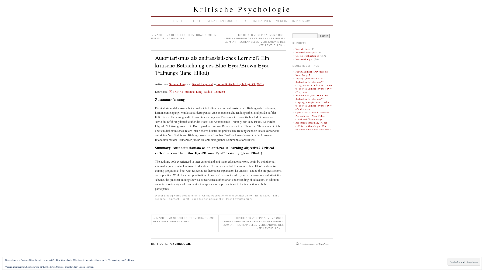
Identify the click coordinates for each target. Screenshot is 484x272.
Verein (282, 20)
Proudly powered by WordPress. (314, 243)
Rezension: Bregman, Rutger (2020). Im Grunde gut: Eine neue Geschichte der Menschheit (313, 126)
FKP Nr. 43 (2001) (260, 195)
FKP (245, 20)
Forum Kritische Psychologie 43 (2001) (240, 84)
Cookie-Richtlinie (86, 266)
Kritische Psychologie (242, 9)
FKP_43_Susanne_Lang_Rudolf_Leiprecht (199, 92)
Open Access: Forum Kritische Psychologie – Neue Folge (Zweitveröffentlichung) (313, 116)
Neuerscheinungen (306, 52)
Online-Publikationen (215, 195)
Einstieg (180, 20)
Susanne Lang (177, 84)
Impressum (301, 20)
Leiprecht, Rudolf (178, 199)
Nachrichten (302, 48)
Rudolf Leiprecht (202, 84)
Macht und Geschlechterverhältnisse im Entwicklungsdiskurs (184, 220)
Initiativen (262, 20)
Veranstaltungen (222, 20)
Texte (197, 20)
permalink (215, 199)
